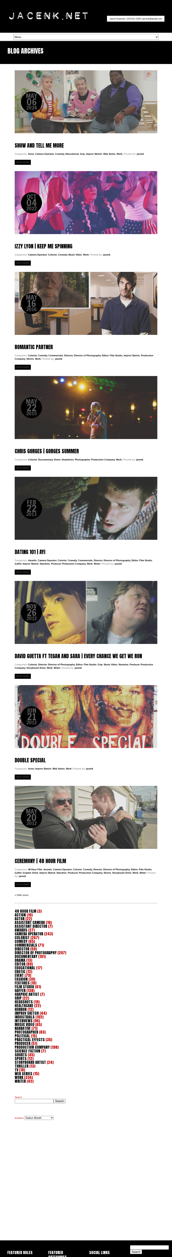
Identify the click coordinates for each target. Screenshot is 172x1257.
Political (22, 1036)
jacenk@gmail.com (152, 18)
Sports (21, 1058)
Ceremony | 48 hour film (86, 817)
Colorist (52, 254)
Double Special (86, 716)
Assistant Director (31, 926)
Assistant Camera (30, 922)
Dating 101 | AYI (86, 508)
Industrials (25, 1017)
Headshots (68, 459)
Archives (19, 1118)
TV (16, 1070)
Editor (105, 355)
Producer (56, 563)
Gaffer (18, 563)
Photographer (82, 459)
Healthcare (24, 1005)
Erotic (20, 971)
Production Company (103, 459)
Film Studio (116, 355)
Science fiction (27, 1051)
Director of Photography (87, 355)
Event (57, 459)
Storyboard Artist (36, 668)
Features (22, 983)
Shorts (30, 359)
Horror (21, 1009)
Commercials (55, 355)
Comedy (59, 154)
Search (18, 1097)
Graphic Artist (30, 873)
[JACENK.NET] (48, 19)
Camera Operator (44, 154)
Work (119, 154)
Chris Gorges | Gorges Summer (86, 407)
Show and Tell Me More (86, 101)
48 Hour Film (35, 869)
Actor (31, 154)
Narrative (45, 563)
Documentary (45, 459)
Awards (32, 560)
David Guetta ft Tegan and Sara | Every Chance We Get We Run (86, 612)
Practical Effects (30, 1039)
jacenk (140, 154)
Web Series (109, 154)
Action (20, 915)
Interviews (24, 1021)
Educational (72, 154)
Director (68, 355)
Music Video (75, 254)
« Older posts (22, 895)
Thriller (22, 1066)
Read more (22, 162)
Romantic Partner (86, 303)
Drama (20, 960)
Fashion (21, 979)
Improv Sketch (94, 154)
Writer (97, 563)
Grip (82, 154)
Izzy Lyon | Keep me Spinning (86, 202)
